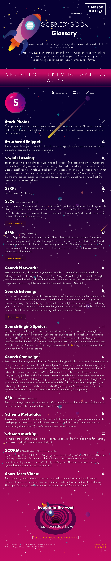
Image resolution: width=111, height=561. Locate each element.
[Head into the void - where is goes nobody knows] (55, 518)
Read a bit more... (15, 223)
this (71, 345)
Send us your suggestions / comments (55, 537)
